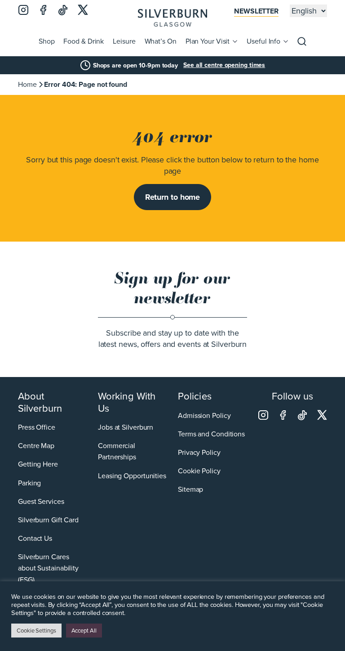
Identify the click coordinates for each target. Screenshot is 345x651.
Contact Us (35, 538)
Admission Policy (204, 415)
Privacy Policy (199, 452)
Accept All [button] (84, 630)
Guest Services (41, 501)
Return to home (172, 197)
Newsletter (256, 11)
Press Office (36, 427)
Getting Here (38, 464)
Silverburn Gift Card (48, 520)
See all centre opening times (224, 65)
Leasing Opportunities (132, 476)
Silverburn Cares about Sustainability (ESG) (48, 568)
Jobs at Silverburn (125, 427)
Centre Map (36, 445)
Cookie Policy (199, 471)
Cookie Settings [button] (36, 630)
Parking (29, 483)
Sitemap (190, 489)
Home (27, 84)
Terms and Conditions (211, 434)
